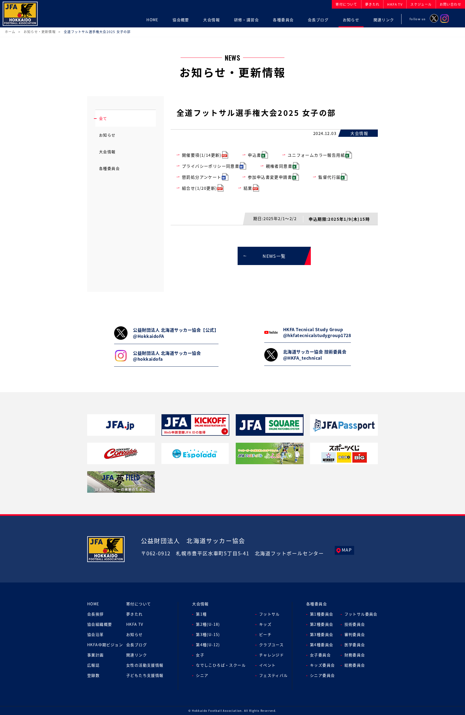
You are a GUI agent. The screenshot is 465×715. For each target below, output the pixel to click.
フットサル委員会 (361, 614)
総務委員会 (354, 665)
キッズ (265, 624)
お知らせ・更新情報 (40, 31)
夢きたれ (134, 614)
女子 (200, 655)
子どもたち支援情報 (145, 675)
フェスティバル (273, 675)
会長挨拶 (95, 614)
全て (103, 118)
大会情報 (107, 151)
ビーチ (265, 634)
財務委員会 (354, 655)
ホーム (10, 31)
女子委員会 (320, 655)
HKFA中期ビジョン (105, 644)
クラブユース (271, 644)
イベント (267, 665)
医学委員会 (354, 644)
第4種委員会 (321, 644)
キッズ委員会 (322, 665)
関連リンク (136, 655)
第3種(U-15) (208, 634)
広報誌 (93, 665)
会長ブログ (136, 644)
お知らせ (107, 135)
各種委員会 (109, 168)
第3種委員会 (321, 634)
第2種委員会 (321, 624)
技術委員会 (354, 624)
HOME (93, 604)
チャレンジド (271, 655)
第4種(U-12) (208, 644)
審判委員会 (354, 634)
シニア (202, 675)
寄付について (138, 604)
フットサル (269, 614)
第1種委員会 (321, 614)
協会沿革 (95, 634)
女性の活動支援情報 (145, 665)
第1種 (201, 614)
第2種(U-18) (208, 624)
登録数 (93, 675)
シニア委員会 (322, 675)
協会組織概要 (99, 624)
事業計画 (95, 655)
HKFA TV (134, 624)
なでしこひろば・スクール (221, 665)
